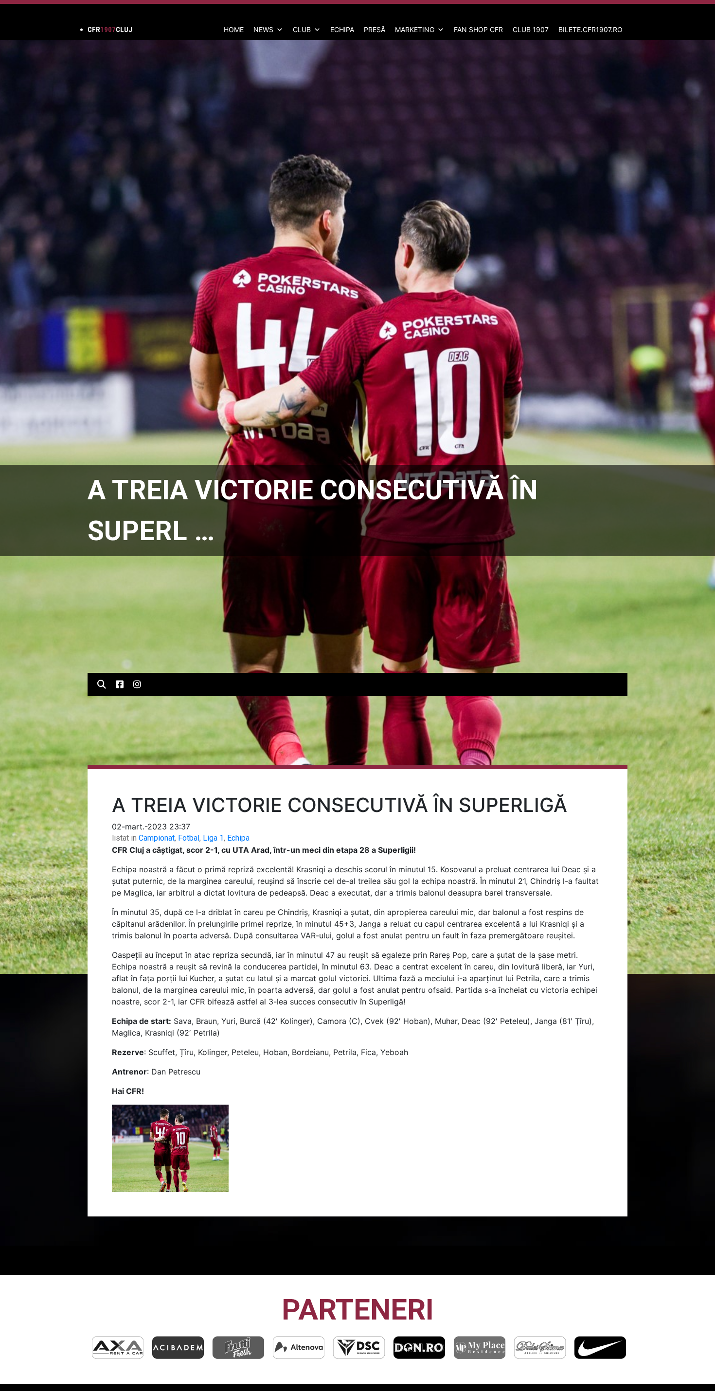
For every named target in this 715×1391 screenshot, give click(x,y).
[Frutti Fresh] (178, 1347)
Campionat (157, 838)
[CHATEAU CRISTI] (600, 1347)
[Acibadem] (117, 1347)
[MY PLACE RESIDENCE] (419, 1347)
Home (234, 29)
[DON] (359, 1347)
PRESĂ (374, 29)
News (263, 29)
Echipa (238, 838)
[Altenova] (238, 1347)
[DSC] (298, 1347)
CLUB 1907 (531, 29)
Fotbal (188, 838)
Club (302, 29)
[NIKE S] (540, 1347)
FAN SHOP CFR (478, 29)
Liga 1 (213, 838)
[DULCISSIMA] (479, 1347)
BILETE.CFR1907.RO (590, 29)
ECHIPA (342, 29)
